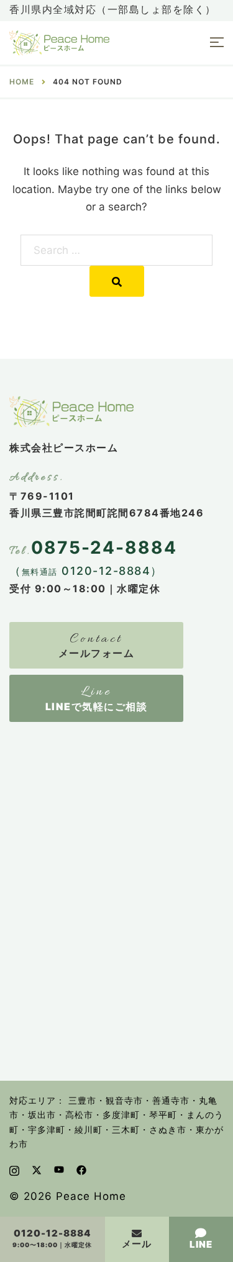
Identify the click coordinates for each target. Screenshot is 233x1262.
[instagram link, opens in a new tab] (14, 1169)
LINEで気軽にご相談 (96, 706)
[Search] (116, 281)
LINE (201, 1244)
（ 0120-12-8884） (86, 570)
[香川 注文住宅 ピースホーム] (59, 42)
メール (137, 1244)
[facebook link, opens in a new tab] (81, 1169)
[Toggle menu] (217, 43)
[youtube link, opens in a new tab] (59, 1169)
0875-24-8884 (104, 547)
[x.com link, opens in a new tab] (37, 1169)
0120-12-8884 (52, 1233)
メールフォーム (96, 653)
